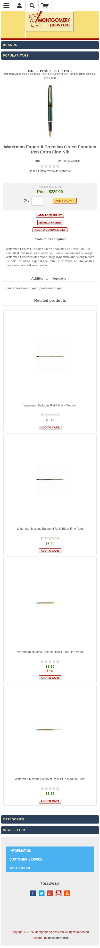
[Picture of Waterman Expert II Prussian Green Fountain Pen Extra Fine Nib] (50, 137)
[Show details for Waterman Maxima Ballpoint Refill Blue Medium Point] (50, 730)
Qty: (27, 200)
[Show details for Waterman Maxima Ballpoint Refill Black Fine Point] (50, 480)
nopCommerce (58, 938)
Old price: (45, 186)
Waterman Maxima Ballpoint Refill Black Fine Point (50, 528)
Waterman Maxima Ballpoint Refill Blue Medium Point (50, 779)
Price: (42, 192)
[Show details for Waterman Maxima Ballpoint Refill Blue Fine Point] (50, 603)
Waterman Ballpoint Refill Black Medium (50, 405)
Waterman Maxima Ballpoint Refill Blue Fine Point (50, 652)
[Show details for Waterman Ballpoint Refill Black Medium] (50, 357)
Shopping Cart (45, 5)
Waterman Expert (27, 288)
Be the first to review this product (50, 171)
